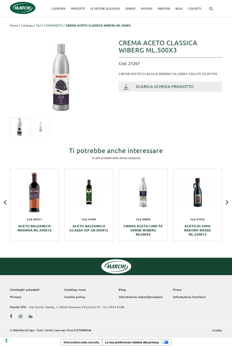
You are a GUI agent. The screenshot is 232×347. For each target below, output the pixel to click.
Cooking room (75, 289)
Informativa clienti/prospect (141, 297)
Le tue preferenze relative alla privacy (132, 342)
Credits (217, 330)
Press (177, 289)
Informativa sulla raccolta (81, 342)
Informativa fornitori (189, 297)
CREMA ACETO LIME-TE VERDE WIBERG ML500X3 (143, 230)
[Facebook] (11, 316)
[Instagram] (20, 316)
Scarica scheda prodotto (165, 86)
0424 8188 (116, 307)
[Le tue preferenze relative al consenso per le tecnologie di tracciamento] (6, 340)
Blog (122, 289)
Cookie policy (74, 297)
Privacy (15, 297)
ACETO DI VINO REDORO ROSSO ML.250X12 (197, 230)
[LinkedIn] (30, 316)
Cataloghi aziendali (25, 289)
